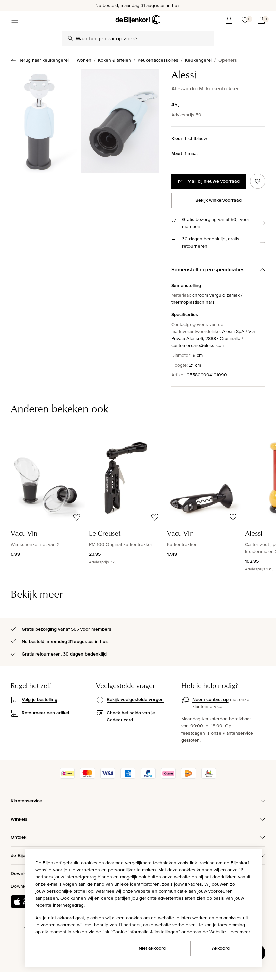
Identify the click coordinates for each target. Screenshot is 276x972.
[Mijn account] (229, 20)
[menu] (15, 20)
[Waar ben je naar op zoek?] (70, 38)
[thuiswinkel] (208, 777)
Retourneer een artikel (45, 712)
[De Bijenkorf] (137, 20)
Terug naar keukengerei (44, 60)
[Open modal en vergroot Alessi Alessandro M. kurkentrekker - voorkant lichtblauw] (39, 121)
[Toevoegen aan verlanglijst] (257, 181)
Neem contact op (210, 699)
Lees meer (239, 931)
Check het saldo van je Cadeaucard (131, 716)
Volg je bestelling (39, 699)
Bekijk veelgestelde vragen (135, 699)
